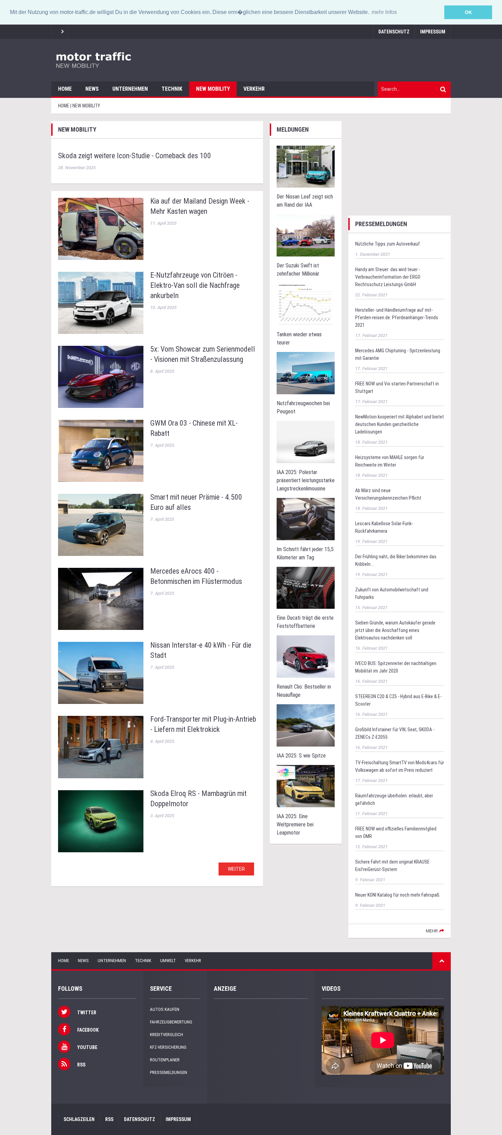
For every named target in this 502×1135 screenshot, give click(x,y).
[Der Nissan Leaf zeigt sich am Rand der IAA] (306, 166)
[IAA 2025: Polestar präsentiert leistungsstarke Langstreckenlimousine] (306, 441)
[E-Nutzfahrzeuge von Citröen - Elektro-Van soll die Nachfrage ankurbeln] (100, 303)
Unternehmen (130, 89)
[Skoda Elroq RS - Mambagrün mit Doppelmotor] (100, 821)
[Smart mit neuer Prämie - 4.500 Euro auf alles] (100, 525)
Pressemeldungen (168, 1072)
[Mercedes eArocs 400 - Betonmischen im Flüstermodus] (100, 599)
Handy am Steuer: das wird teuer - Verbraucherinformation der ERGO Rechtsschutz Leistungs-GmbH (387, 277)
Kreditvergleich (166, 1034)
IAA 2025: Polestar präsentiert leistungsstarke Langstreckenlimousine (306, 480)
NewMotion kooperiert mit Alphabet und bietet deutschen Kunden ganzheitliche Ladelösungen (399, 424)
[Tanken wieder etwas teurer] (306, 304)
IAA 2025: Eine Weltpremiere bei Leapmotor (295, 824)
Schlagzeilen (79, 1119)
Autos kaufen (164, 1009)
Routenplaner (165, 1059)
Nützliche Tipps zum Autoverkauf (387, 244)
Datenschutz (393, 31)
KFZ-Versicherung (168, 1047)
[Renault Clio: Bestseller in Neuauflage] (306, 656)
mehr (432, 930)
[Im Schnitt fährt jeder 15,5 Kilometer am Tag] (306, 518)
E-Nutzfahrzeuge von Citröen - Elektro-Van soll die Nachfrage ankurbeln (195, 285)
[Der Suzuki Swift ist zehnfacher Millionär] (306, 235)
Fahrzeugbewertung (171, 1022)
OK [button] (468, 12)
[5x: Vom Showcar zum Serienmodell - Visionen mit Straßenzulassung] (100, 377)
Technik (172, 89)
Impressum (432, 31)
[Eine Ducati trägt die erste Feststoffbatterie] (306, 587)
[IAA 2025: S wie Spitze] (306, 725)
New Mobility (213, 89)
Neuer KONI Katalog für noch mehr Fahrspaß (397, 895)
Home (65, 89)
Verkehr (254, 89)
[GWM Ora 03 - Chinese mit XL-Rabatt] (100, 451)
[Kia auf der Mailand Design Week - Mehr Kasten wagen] (100, 229)
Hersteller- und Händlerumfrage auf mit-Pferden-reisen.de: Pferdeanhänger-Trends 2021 (396, 317)
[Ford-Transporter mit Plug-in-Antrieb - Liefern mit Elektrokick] (100, 747)
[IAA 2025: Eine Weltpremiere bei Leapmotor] (306, 785)
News (92, 89)
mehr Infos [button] (384, 12)
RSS (109, 1119)
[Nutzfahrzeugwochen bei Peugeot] (306, 372)
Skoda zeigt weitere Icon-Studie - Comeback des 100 (134, 155)
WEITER (236, 869)
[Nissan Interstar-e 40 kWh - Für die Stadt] (100, 673)
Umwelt (168, 960)
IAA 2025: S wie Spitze (301, 755)
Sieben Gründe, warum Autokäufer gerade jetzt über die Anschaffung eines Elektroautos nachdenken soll (395, 630)
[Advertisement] (399, 163)
